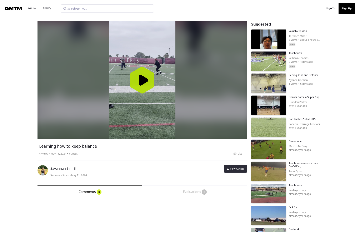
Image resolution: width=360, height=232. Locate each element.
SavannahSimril (63, 168)
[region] (142, 80)
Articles (32, 8)
